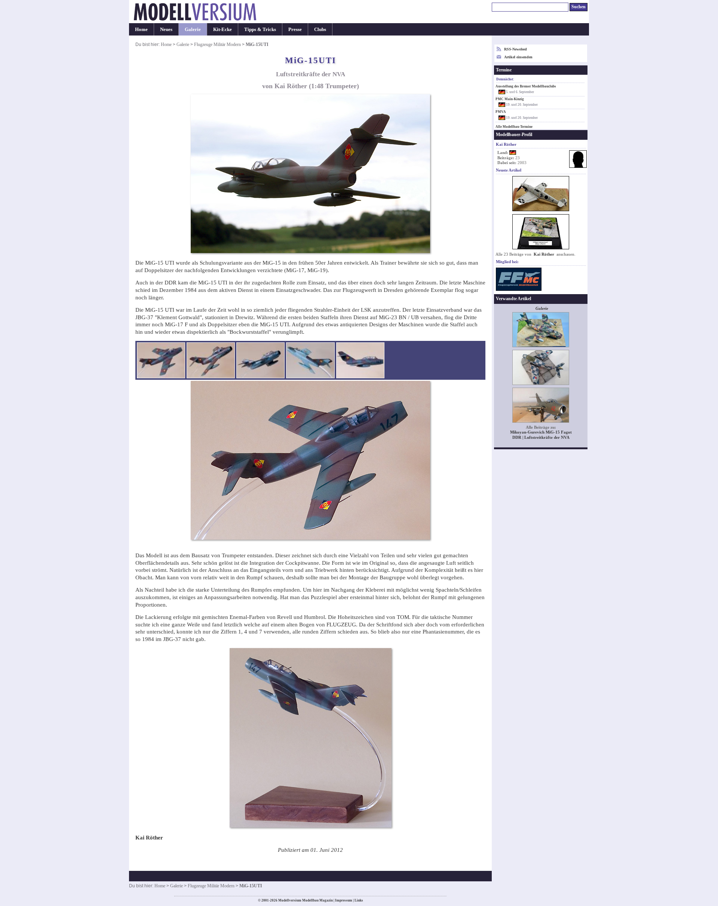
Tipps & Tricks (260, 29)
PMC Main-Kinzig (509, 99)
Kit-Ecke (222, 29)
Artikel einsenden (518, 57)
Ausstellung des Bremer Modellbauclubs (525, 86)
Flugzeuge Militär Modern (217, 44)
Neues (166, 29)
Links (359, 900)
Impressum (343, 900)
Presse (295, 29)
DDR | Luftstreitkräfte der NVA (541, 437)
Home (141, 29)
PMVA (500, 112)
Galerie (193, 29)
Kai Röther (544, 254)
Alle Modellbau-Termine (514, 127)
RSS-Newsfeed (515, 49)
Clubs (320, 29)
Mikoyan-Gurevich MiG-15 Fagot (541, 432)
